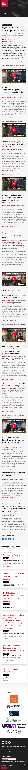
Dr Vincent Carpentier (7, 447)
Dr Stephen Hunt (19, 390)
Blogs (10, 752)
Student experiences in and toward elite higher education (13, 576)
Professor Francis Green (8, 205)
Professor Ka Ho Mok (7, 356)
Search (19, 752)
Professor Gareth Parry (7, 388)
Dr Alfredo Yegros (8, 302)
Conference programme (9, 39)
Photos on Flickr (7, 41)
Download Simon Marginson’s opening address (14, 61)
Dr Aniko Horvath (6, 514)
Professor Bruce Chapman (8, 478)
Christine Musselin (14, 242)
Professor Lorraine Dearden (8, 97)
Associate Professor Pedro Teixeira (16, 243)
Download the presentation (9, 117)
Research (12, 749)
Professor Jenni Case (7, 149)
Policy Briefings (5, 749)
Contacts (15, 752)
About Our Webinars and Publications (16, 746)
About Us (4, 746)
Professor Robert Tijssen (8, 300)
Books (3, 752)
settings (10, 765)
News (7, 752)
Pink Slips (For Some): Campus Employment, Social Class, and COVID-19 (13, 648)
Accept (4, 767)
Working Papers (19, 749)
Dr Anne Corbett (6, 240)
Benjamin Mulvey (6, 566)
